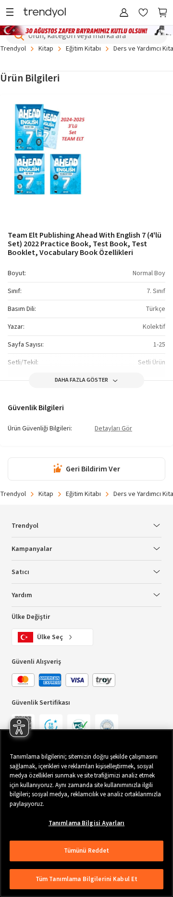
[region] (86, 813)
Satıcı (20, 572)
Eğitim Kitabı (83, 49)
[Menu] (12, 13)
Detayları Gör (113, 429)
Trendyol (13, 49)
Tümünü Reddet (87, 850)
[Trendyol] (45, 13)
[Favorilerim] (143, 13)
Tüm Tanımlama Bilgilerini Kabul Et (86, 879)
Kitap (45, 49)
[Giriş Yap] (124, 13)
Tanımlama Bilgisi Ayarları (86, 823)
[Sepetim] (162, 13)
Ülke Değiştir (31, 617)
